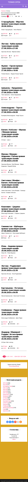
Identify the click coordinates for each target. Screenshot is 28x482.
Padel (4, 409)
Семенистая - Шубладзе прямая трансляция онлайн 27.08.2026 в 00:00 (13, 228)
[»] (21, 16)
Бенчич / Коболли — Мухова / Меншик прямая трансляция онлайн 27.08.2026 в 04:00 (13, 133)
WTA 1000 (5, 393)
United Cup (5, 402)
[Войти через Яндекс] (15, 422)
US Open (5, 55)
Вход (17, 366)
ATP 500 (5, 384)
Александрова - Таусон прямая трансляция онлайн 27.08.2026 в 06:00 (13, 110)
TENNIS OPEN (14, 2)
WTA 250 (5, 389)
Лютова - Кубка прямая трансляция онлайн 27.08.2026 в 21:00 (11, 46)
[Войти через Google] (18, 422)
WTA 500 (5, 33)
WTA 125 (5, 388)
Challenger (5, 406)
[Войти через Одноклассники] (20, 422)
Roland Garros (6, 394)
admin (17, 33)
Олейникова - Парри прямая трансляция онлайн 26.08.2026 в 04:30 (13, 312)
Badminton (6, 411)
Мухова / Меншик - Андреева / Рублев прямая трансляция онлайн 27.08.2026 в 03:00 (13, 157)
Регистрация (12, 366)
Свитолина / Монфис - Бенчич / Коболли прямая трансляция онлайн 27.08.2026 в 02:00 (12, 183)
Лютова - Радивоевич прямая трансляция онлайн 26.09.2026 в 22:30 (13, 268)
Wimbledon (6, 396)
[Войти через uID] (7, 422)
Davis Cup (5, 399)
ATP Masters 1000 (7, 386)
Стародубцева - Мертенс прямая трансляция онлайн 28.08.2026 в (13, 24)
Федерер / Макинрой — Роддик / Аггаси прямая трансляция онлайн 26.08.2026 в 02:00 (12, 335)
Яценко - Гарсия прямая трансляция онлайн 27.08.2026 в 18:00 (12, 68)
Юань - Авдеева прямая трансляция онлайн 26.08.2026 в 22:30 (12, 248)
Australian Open (7, 401)
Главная (3, 11)
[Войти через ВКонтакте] (10, 422)
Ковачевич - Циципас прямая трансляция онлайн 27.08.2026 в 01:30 (13, 209)
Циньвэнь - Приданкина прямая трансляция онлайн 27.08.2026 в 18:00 (13, 90)
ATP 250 (5, 216)
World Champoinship (8, 407)
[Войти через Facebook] (13, 422)
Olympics (5, 404)
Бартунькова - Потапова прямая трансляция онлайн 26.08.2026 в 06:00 (13, 290)
